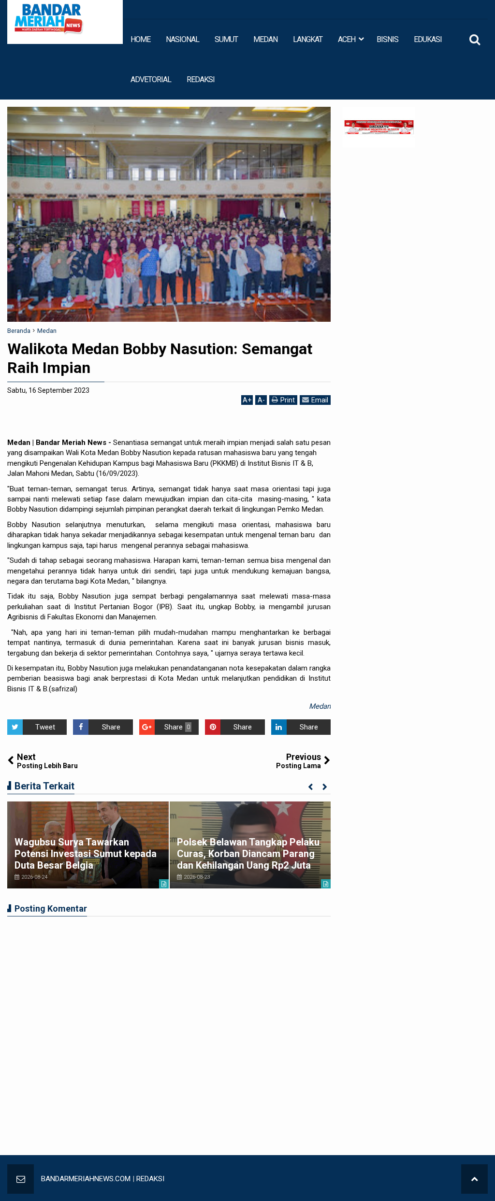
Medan (320, 706)
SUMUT (226, 39)
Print (287, 400)
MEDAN (265, 39)
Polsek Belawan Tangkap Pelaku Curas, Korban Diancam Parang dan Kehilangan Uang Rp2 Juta (248, 853)
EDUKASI (428, 39)
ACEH (346, 39)
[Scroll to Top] (474, 1179)
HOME (140, 39)
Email (319, 400)
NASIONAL (182, 39)
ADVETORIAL (151, 79)
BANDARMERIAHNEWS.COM (86, 1178)
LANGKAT (307, 39)
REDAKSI (201, 79)
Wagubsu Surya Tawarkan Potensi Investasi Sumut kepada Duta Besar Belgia (86, 853)
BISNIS (387, 39)
